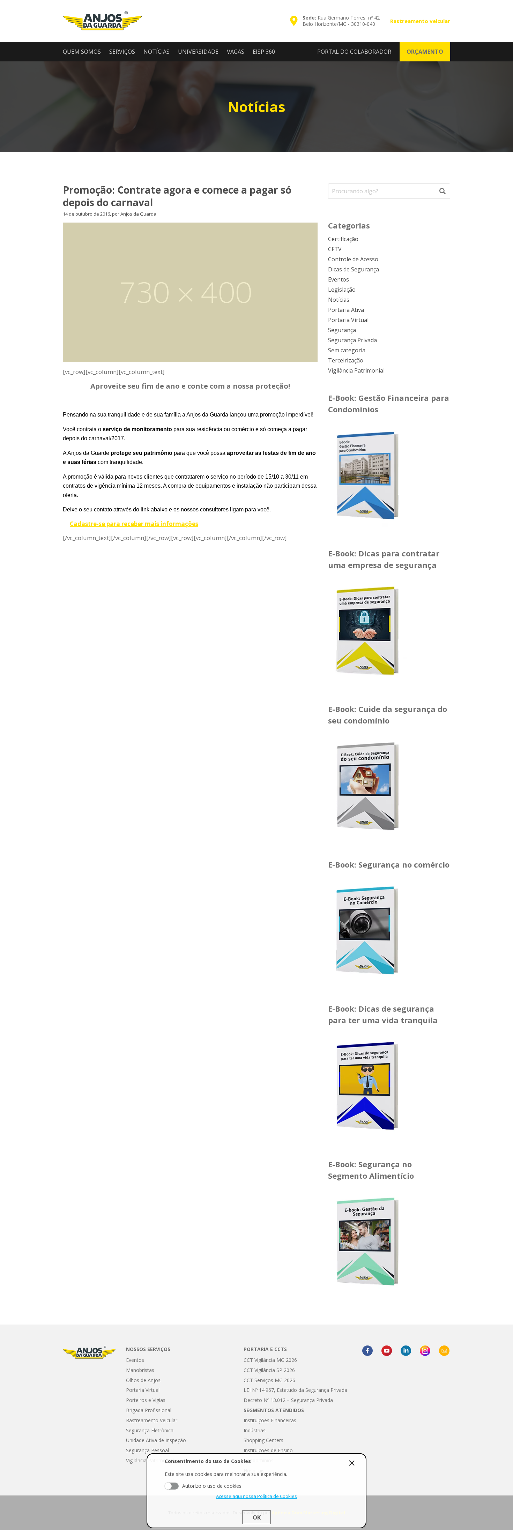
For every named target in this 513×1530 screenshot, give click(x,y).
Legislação (342, 289)
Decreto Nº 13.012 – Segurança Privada (288, 1400)
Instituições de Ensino (268, 1450)
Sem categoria (346, 350)
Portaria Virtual (348, 320)
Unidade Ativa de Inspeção (156, 1440)
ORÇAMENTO (425, 51)
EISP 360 (264, 51)
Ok (257, 1517)
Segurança (342, 330)
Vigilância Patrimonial (356, 370)
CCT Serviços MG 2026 (269, 1380)
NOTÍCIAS (156, 51)
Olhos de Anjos (143, 1380)
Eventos (338, 279)
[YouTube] (386, 1350)
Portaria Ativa (346, 310)
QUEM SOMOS (82, 51)
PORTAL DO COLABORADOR (354, 51)
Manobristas (140, 1370)
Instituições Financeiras (270, 1420)
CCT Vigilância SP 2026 (269, 1370)
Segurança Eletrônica (149, 1430)
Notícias (338, 299)
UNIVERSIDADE (198, 51)
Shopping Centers (263, 1440)
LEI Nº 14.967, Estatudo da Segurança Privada (295, 1390)
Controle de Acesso (353, 259)
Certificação (343, 239)
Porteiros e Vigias (145, 1400)
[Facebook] (367, 1350)
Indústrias (255, 1430)
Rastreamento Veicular (151, 1420)
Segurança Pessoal (147, 1450)
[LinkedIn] (406, 1350)
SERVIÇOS (122, 51)
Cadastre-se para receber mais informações (134, 524)
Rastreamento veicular (420, 20)
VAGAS (235, 51)
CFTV (335, 249)
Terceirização (345, 360)
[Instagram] (425, 1350)
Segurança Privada (352, 340)
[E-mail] (444, 1350)
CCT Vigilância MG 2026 (270, 1360)
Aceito (172, 1485)
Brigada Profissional (148, 1410)
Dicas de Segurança (353, 269)
